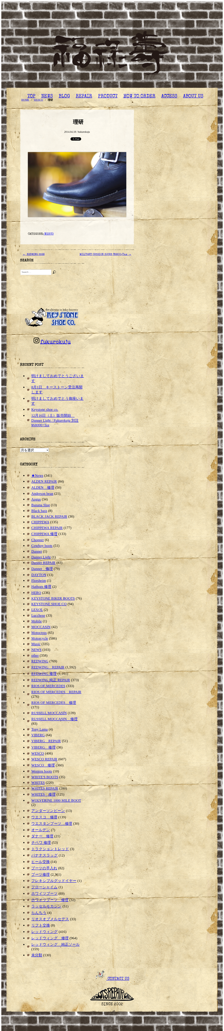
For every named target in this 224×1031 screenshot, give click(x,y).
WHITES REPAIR (44, 788)
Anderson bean (42, 493)
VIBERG (38, 735)
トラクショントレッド (50, 849)
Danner (36, 551)
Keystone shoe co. (44, 409)
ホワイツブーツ (44, 893)
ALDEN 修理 (42, 487)
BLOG (64, 96)
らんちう (38, 913)
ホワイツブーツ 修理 (49, 900)
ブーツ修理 (40, 874)
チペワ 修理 (41, 842)
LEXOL (37, 610)
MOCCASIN (41, 627)
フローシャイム (44, 887)
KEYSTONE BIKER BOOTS (53, 598)
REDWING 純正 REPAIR (50, 680)
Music (36, 644)
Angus (36, 499)
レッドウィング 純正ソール (55, 944)
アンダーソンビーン (48, 811)
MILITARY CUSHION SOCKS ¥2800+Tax (106, 254)
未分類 (36, 955)
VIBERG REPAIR (46, 741)
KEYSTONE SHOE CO (49, 604)
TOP (31, 96)
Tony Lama (39, 729)
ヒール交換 (40, 862)
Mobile (36, 621)
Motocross (39, 633)
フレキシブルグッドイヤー (53, 881)
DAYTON (38, 575)
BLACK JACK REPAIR (49, 516)
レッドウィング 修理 (50, 938)
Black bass (39, 511)
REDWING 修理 (44, 673)
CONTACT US (117, 979)
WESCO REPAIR (44, 759)
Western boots (41, 771)
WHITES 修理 (43, 794)
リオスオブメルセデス (50, 919)
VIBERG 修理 (43, 747)
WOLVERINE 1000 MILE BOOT (56, 800)
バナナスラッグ (44, 855)
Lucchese (38, 615)
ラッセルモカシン (46, 906)
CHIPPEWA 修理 (44, 534)
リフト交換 (40, 925)
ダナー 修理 (42, 836)
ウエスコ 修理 (44, 817)
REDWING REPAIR (47, 667)
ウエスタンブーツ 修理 (51, 823)
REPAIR (84, 96)
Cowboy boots (41, 546)
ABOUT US (193, 96)
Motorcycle (39, 638)
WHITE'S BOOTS (44, 777)
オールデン (40, 830)
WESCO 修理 (43, 765)
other (35, 655)
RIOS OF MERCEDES (48, 686)
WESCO (48, 234)
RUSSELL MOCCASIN (49, 713)
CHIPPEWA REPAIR (47, 528)
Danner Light (41, 557)
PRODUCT (108, 96)
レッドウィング (44, 932)
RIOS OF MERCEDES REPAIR (56, 692)
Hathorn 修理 (41, 586)
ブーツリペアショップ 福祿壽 (112, 54)
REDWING (39, 661)
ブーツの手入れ (44, 868)
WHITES (38, 782)
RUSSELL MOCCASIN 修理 (54, 719)
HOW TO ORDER (139, 96)
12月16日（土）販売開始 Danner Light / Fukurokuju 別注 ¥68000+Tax (55, 420)
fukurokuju (55, 342)
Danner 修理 (42, 569)
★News (37, 475)
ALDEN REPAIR (44, 481)
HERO (36, 593)
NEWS (47, 96)
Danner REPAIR (43, 563)
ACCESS (169, 96)
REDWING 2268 (34, 254)
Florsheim (38, 580)
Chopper (37, 540)
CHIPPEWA (40, 522)
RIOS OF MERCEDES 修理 (53, 702)
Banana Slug (40, 505)
